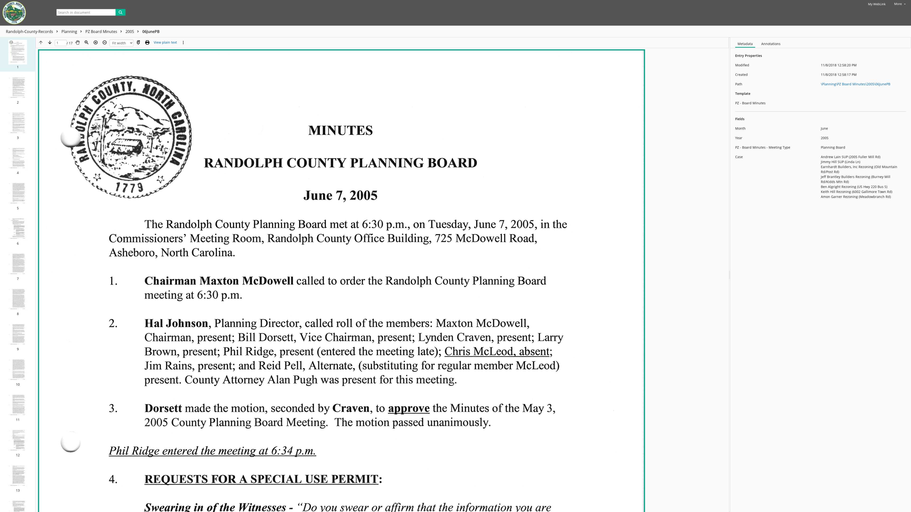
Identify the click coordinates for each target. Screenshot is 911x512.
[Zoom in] (96, 42)
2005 (130, 31)
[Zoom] (87, 42)
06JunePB (151, 31)
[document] (820, 274)
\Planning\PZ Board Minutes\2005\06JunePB (855, 84)
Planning (69, 31)
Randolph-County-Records (30, 31)
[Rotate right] (138, 42)
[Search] (120, 12)
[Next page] (50, 42)
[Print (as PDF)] (147, 42)
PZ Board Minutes (101, 31)
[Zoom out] (105, 42)
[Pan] (78, 42)
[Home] (24, 13)
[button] (17, 54)
